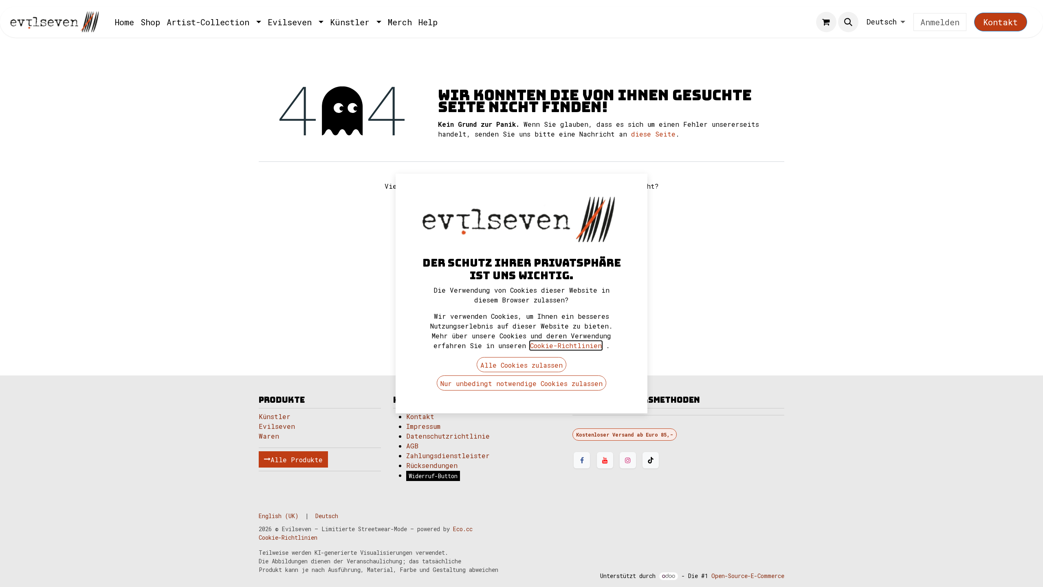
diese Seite (653, 134)
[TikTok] (651, 460)
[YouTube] (605, 460)
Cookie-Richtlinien (288, 537)
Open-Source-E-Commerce (747, 576)
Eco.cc (463, 529)
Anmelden (939, 22)
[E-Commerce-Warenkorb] (826, 22)
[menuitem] (124, 22)
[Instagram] (628, 460)
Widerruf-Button (433, 476)
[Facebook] (582, 460)
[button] (848, 22)
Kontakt (1000, 22)
